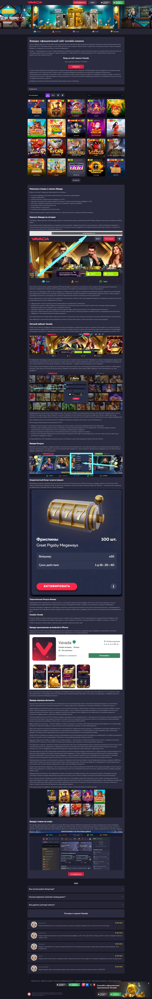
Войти (92, 2)
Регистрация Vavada (76, 874)
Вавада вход (76, 66)
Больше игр (76, 180)
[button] (2, 17)
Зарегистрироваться (80, 2)
